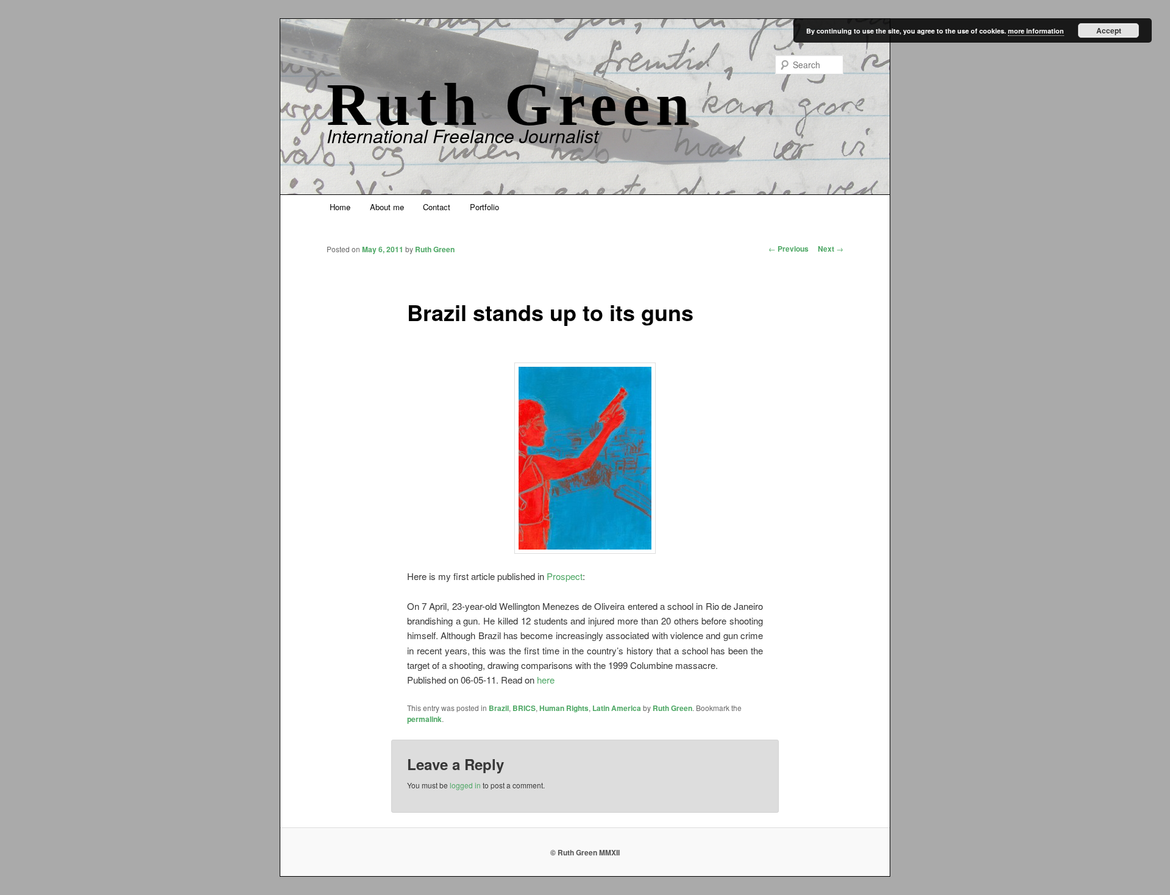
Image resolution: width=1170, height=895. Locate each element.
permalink (424, 718)
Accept (1108, 30)
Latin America (616, 707)
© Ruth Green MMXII (585, 852)
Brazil (499, 707)
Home (340, 207)
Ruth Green (511, 104)
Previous (788, 248)
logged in (465, 785)
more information (1036, 30)
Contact (436, 207)
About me (387, 207)
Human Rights (564, 707)
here (546, 679)
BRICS (524, 707)
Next (830, 248)
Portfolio (484, 207)
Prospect (565, 576)
